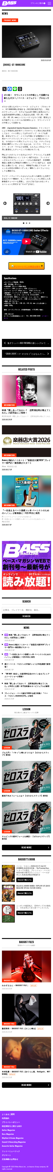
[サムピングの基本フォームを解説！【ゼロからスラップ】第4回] (26, 817)
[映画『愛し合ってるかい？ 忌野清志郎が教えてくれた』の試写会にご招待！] (26, 391)
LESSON (7, 747)
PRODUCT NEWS (10, 20)
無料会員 (33, 985)
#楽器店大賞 (12, 466)
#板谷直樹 (6, 521)
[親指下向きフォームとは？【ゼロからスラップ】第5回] (26, 777)
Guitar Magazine (8, 1130)
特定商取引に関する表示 (12, 1126)
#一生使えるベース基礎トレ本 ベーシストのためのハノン (23, 519)
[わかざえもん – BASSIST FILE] (26, 966)
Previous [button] (5, 203)
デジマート (6, 1155)
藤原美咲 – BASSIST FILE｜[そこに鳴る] (19, 1028)
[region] (26, 207)
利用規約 (5, 1118)
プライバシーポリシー (11, 1122)
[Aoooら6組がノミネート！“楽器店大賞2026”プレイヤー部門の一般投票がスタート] (26, 441)
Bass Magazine (8, 1134)
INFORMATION (9, 405)
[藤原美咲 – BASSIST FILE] (26, 1009)
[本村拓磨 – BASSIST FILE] (26, 1053)
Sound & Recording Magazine (14, 1142)
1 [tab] (23, 223)
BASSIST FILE (9, 980)
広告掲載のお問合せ (10, 1159)
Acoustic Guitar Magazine (12, 1145)
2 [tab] (26, 223)
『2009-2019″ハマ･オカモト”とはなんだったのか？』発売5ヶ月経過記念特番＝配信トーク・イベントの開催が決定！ (27, 353)
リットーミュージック (11, 1151)
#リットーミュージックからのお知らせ (16, 516)
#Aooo (4, 466)
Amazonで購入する (25, 879)
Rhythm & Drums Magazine (12, 1138)
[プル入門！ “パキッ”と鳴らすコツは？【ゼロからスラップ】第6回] (26, 734)
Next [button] (48, 203)
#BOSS (4, 71)
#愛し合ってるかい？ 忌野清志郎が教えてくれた (31, 416)
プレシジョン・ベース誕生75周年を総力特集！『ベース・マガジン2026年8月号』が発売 (26, 694)
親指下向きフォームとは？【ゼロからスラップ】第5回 (25, 795)
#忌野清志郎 (6, 416)
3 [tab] (29, 223)
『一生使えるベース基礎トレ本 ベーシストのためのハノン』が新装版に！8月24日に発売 (25, 511)
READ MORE (26, 847)
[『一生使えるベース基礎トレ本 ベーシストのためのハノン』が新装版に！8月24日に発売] (26, 491)
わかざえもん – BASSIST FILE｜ (15, 985)
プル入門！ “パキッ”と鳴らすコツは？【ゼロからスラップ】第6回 (25, 753)
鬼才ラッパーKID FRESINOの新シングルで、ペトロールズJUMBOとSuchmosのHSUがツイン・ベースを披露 (29, 343)
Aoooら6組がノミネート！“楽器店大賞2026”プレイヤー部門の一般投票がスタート (26, 461)
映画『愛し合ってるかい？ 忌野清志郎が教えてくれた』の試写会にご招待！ (26, 411)
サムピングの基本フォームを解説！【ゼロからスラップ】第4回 (26, 837)
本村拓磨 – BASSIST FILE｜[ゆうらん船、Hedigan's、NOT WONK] (26, 1072)
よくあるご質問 (8, 1114)
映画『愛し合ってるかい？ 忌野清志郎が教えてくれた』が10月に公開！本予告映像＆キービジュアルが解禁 (27, 684)
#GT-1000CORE (13, 71)
